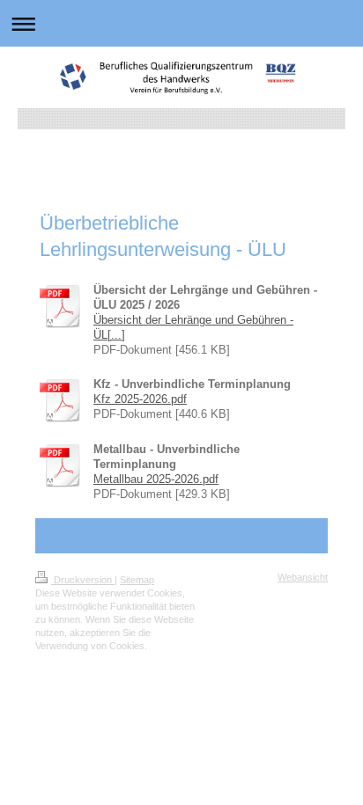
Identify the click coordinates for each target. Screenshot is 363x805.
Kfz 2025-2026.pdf (140, 399)
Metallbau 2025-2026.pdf (156, 479)
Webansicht (303, 577)
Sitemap (137, 579)
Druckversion (83, 579)
